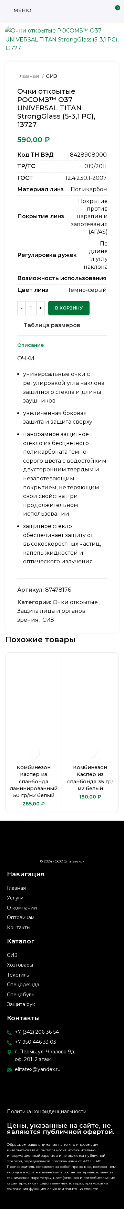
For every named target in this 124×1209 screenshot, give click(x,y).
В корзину (69, 308)
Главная (28, 76)
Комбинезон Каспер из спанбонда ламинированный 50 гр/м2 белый (34, 781)
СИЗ (51, 76)
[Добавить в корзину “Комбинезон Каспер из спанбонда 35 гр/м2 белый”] (90, 752)
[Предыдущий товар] (89, 76)
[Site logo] (62, 10)
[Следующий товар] (103, 76)
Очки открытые (75, 602)
